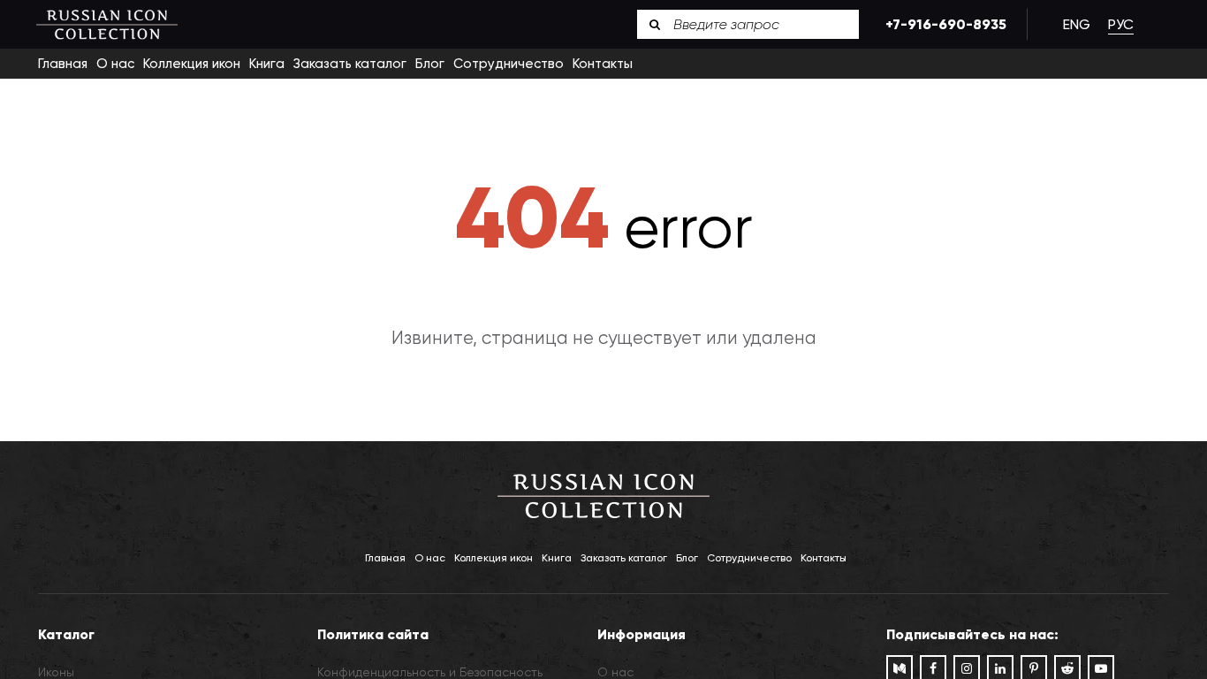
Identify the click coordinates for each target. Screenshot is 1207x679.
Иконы (56, 672)
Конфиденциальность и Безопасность (430, 672)
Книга (267, 64)
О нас (115, 64)
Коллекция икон (191, 64)
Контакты (603, 64)
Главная (62, 64)
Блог (429, 64)
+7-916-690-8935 (942, 24)
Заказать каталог (349, 64)
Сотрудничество (508, 64)
